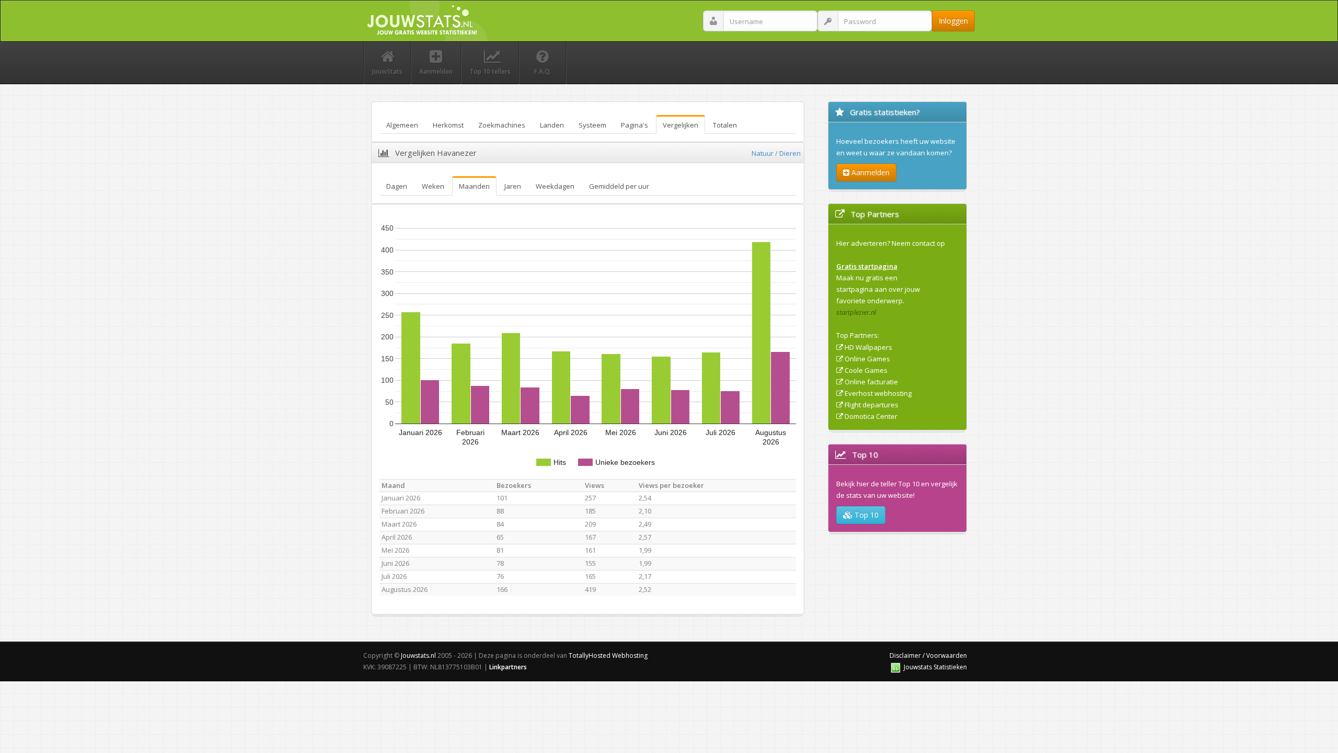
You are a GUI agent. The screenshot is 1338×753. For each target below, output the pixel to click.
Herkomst (448, 125)
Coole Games (866, 370)
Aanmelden (869, 172)
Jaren (512, 186)
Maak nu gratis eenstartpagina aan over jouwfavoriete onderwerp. (878, 289)
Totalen (725, 125)
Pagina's (634, 125)
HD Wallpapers (868, 347)
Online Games (867, 358)
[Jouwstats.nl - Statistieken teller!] (896, 667)
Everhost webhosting (878, 393)
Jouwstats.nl (418, 655)
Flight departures (871, 404)
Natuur (763, 153)
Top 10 (865, 515)
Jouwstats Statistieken (935, 667)
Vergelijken (680, 125)
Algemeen (402, 125)
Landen (552, 125)
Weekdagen (555, 186)
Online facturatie (871, 381)
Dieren (790, 153)
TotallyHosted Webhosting (608, 655)
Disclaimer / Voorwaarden (928, 655)
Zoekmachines (501, 125)
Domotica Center (871, 416)
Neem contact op (918, 243)
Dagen (396, 186)
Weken (433, 186)
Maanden (474, 186)
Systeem (592, 125)
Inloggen (953, 21)
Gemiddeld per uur (619, 186)
